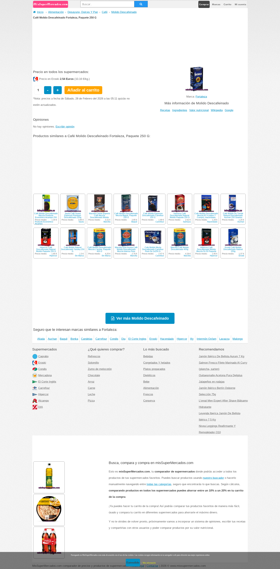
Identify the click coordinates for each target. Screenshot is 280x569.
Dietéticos (149, 375)
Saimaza (187, 222)
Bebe (146, 381)
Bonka (74, 338)
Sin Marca (79, 256)
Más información (149, 563)
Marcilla (107, 222)
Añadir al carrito (83, 90)
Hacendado (212, 222)
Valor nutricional (199, 110)
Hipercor (53, 256)
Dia (123, 338)
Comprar (204, 4)
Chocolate (94, 375)
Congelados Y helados (156, 362)
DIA (40, 407)
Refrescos (94, 356)
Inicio (40, 12)
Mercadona (45, 375)
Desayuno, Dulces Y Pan (83, 12)
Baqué (134, 222)
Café (104, 12)
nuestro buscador (213, 477)
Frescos (148, 394)
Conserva (149, 400)
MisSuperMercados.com (50, 4)
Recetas (165, 110)
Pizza (91, 400)
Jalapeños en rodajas (212, 381)
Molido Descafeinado (124, 12)
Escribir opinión (65, 126)
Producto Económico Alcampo (44, 223)
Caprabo (43, 356)
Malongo (238, 338)
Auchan (240, 222)
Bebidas (148, 356)
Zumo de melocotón (100, 369)
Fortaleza (201, 96)
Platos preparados (154, 369)
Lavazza (224, 338)
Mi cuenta (240, 4)
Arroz (91, 381)
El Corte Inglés (47, 381)
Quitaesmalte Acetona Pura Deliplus (220, 375)
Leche (91, 394)
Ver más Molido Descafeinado (142, 318)
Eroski (241, 256)
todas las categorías (159, 484)
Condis (114, 338)
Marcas (216, 4)
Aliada (41, 338)
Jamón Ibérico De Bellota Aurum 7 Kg (221, 356)
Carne (91, 388)
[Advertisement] (140, 43)
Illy (192, 338)
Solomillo (93, 362)
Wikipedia (217, 110)
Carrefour (160, 222)
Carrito (227, 4)
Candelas (86, 338)
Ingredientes (179, 110)
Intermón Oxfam (206, 338)
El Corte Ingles (137, 338)
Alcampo (43, 400)
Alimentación (56, 12)
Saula (81, 222)
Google (229, 110)
